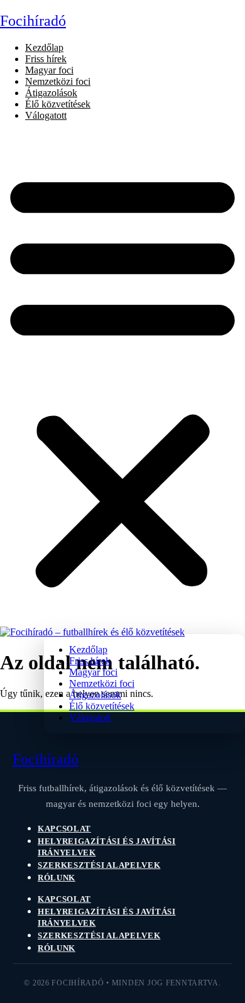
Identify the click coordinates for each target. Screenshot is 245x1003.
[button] (122, 379)
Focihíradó (33, 21)
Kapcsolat (64, 828)
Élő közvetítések (57, 104)
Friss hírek (46, 58)
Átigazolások (51, 92)
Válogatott (46, 115)
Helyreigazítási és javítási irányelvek (107, 846)
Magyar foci (49, 70)
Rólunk (56, 877)
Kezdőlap (44, 47)
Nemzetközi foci (57, 81)
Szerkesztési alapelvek (99, 865)
